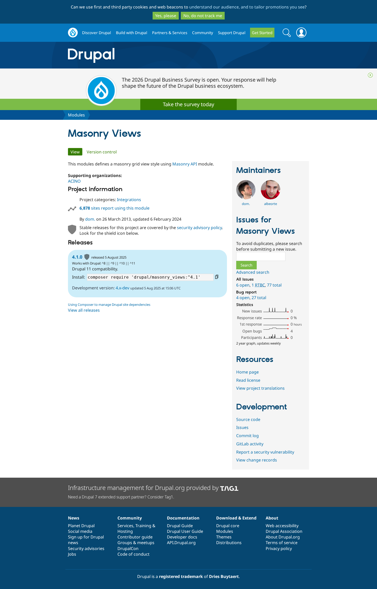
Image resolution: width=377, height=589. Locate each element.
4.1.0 (77, 257)
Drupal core (227, 525)
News (73, 518)
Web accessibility (282, 525)
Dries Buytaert (224, 576)
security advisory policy (199, 227)
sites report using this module (115, 208)
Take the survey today (188, 104)
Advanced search (252, 272)
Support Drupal (231, 32)
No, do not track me (202, 15)
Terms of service (281, 542)
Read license (248, 380)
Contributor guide (135, 537)
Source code (248, 419)
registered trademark (181, 576)
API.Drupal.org (181, 542)
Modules (76, 115)
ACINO (74, 181)
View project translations (260, 388)
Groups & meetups (135, 542)
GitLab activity (249, 444)
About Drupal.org (283, 537)
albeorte (270, 203)
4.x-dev (122, 288)
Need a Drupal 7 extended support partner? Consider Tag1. (121, 497)
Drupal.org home (73, 33)
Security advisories (86, 548)
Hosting (125, 531)
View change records (256, 460)
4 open (243, 297)
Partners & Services (169, 32)
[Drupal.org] (137, 55)
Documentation (183, 518)
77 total (274, 285)
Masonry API (184, 164)
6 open (243, 285)
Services (125, 525)
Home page (247, 372)
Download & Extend (236, 518)
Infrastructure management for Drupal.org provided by (144, 487)
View (76, 152)
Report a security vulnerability (265, 452)
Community (202, 32)
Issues (242, 427)
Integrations (129, 199)
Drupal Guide (180, 525)
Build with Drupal (131, 32)
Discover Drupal (96, 32)
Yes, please (165, 15)
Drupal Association (284, 531)
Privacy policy (279, 548)
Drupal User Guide (185, 531)
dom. (90, 219)
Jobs (72, 554)
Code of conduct (133, 554)
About (272, 518)
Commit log (247, 435)
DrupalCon (127, 548)
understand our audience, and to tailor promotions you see (247, 7)
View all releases (84, 310)
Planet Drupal (81, 525)
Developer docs (182, 537)
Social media (80, 531)
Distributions (229, 542)
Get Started (262, 32)
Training (143, 525)
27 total (259, 297)
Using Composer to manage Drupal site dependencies (109, 304)
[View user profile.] (245, 198)
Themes (224, 537)
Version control (102, 152)
